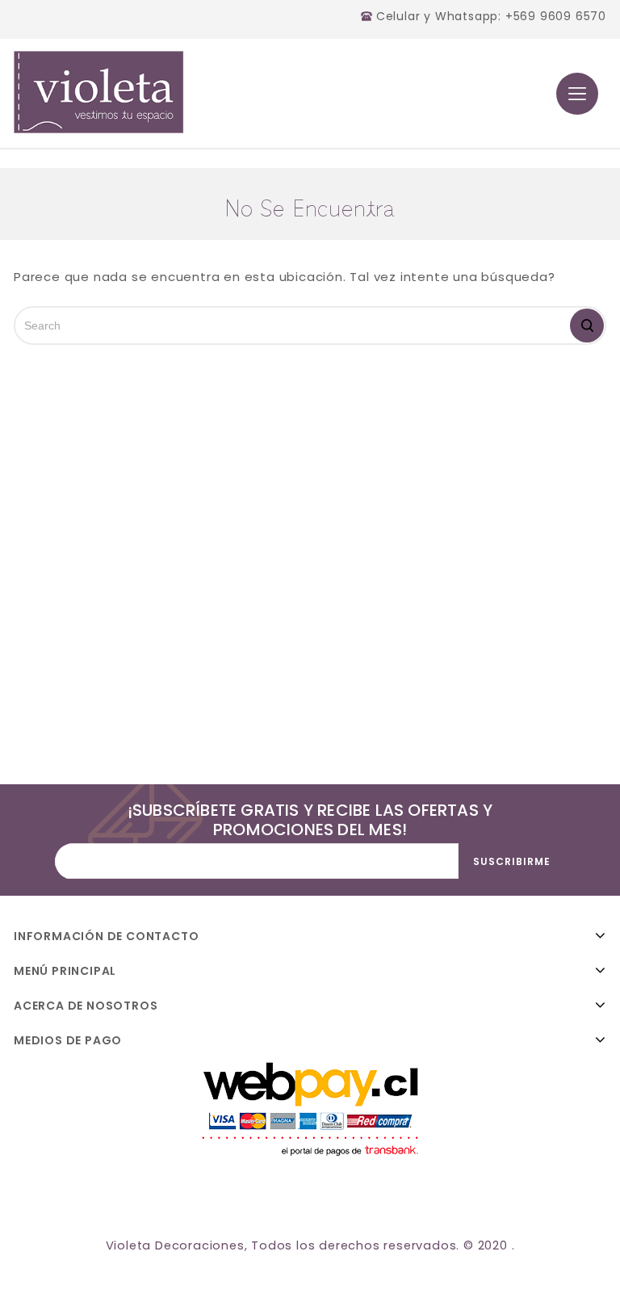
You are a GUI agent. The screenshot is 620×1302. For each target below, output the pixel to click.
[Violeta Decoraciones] (99, 92)
